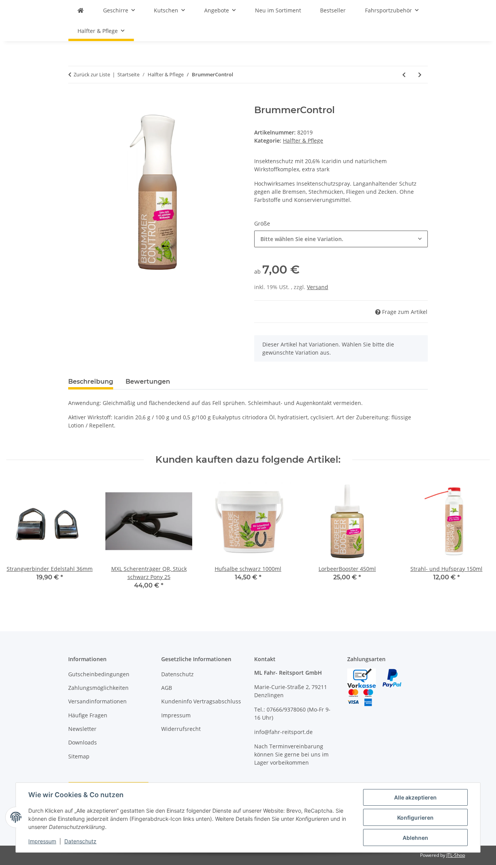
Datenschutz (80, 841)
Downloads (82, 742)
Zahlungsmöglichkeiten (98, 687)
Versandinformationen (97, 701)
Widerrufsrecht (181, 728)
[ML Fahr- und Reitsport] (80, 10)
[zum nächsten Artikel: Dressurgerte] (420, 74)
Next (477, 539)
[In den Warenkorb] (74, 100)
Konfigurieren (415, 817)
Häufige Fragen (87, 715)
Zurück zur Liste (92, 74)
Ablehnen (415, 837)
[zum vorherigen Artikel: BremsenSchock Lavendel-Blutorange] (404, 74)
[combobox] (341, 239)
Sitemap (79, 756)
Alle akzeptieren (415, 797)
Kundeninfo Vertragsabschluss (201, 701)
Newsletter (82, 728)
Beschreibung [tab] (90, 381)
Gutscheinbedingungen (98, 674)
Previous (19, 539)
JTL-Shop (455, 855)
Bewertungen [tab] (148, 381)
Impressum (42, 841)
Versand (317, 287)
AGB (166, 687)
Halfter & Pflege (303, 140)
